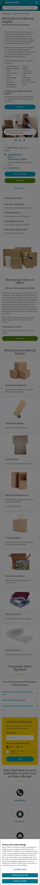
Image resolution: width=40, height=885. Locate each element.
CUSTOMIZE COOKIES (20, 869)
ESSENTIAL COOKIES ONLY (20, 875)
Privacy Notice (22, 865)
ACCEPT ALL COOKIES (19, 881)
